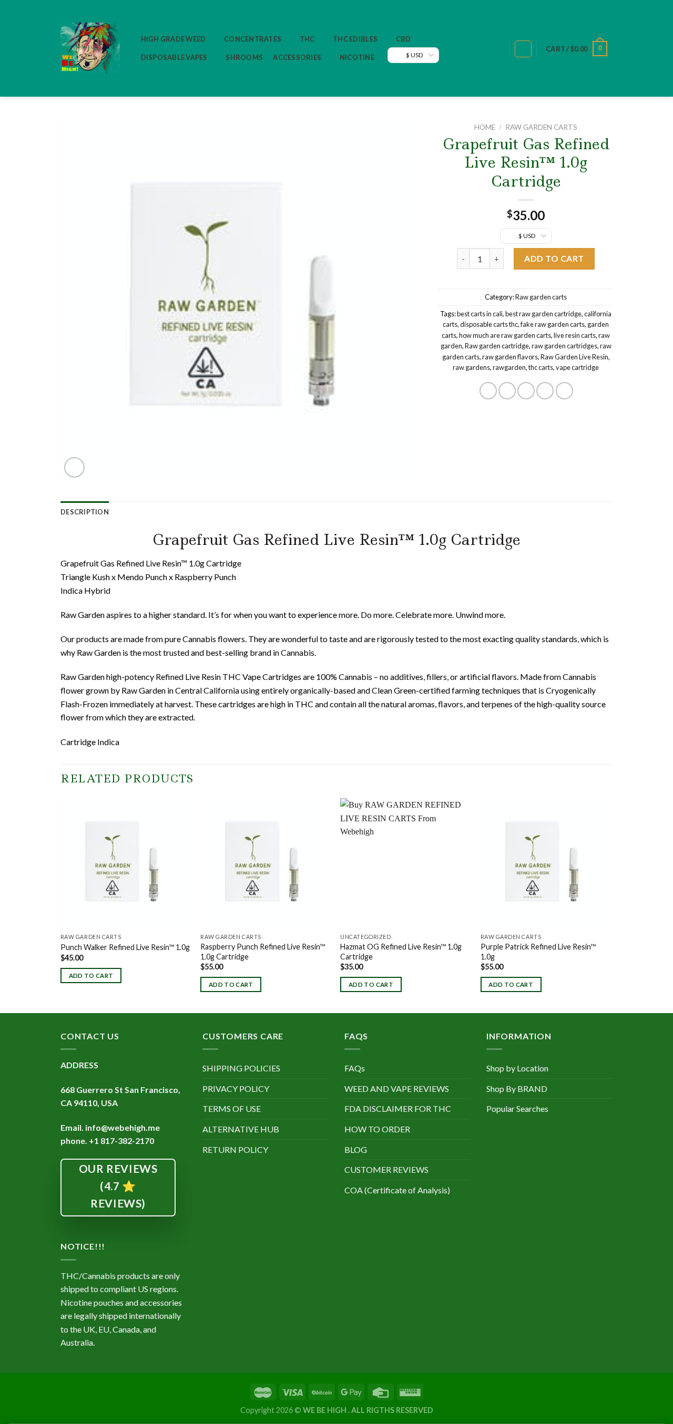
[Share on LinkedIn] (564, 390)
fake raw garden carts (553, 324)
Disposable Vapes (174, 57)
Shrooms (244, 57)
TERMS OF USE (231, 1108)
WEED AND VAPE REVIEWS (396, 1088)
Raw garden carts (541, 127)
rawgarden (509, 367)
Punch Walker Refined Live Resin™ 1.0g (125, 947)
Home (484, 127)
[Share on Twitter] (507, 390)
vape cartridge (577, 367)
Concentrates (252, 39)
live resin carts (575, 335)
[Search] (496, 49)
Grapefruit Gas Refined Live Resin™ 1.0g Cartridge (336, 540)
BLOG (355, 1149)
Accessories (297, 57)
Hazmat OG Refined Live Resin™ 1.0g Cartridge (401, 951)
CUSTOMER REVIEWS (386, 1169)
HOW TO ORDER (377, 1129)
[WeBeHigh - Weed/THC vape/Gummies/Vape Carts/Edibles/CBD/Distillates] (90, 48)
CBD (403, 39)
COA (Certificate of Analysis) (397, 1190)
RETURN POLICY (235, 1149)
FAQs (354, 1068)
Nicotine (357, 57)
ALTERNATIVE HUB (240, 1129)
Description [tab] (84, 512)
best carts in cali (480, 313)
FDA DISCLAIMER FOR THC (397, 1108)
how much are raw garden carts (505, 335)
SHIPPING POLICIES (241, 1068)
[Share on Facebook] (488, 390)
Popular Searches (517, 1108)
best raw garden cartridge (543, 313)
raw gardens (471, 367)
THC (307, 39)
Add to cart (554, 258)
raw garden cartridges (564, 346)
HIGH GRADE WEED (173, 39)
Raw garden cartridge (497, 346)
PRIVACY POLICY (235, 1088)
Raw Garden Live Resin (574, 357)
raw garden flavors (510, 357)
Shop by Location (517, 1068)
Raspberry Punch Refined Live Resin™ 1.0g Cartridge (262, 951)
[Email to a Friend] (526, 390)
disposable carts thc (489, 324)
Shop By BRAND (516, 1088)
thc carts (540, 367)
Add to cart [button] (91, 975)
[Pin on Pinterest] (545, 390)
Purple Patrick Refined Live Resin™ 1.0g (538, 951)
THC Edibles (355, 39)
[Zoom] (74, 467)
